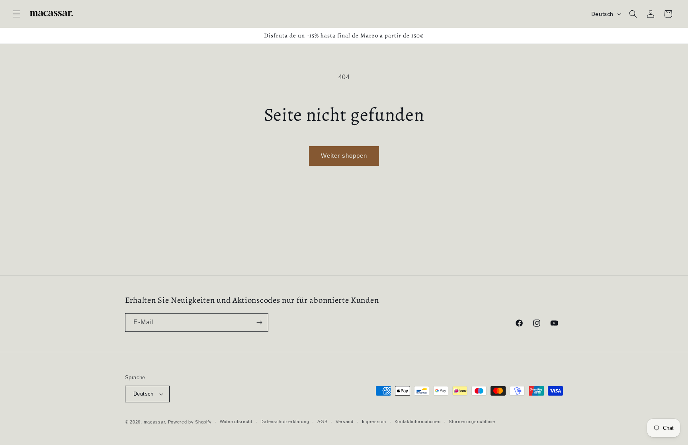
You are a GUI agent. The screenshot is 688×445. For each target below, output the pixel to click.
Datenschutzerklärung (284, 421)
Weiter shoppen (344, 155)
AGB (322, 421)
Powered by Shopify (190, 422)
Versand (345, 421)
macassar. (155, 422)
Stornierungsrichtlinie (472, 421)
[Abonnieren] (259, 322)
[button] (16, 14)
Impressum (374, 421)
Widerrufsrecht (236, 421)
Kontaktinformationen (418, 421)
